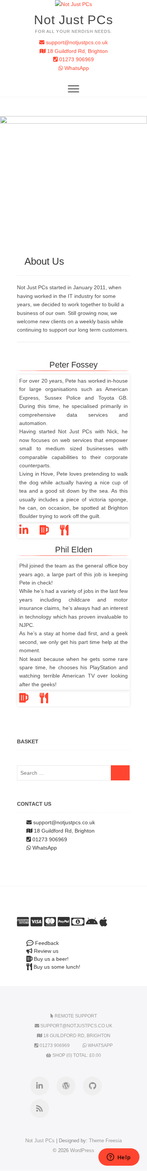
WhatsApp (76, 68)
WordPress (82, 1150)
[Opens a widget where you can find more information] (118, 1157)
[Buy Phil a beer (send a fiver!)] (29, 700)
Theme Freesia (105, 1140)
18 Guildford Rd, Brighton (77, 51)
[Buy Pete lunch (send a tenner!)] (70, 532)
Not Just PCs (73, 19)
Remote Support (75, 1016)
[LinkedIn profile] (29, 532)
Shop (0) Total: (76, 1055)
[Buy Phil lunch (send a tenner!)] (49, 700)
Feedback (46, 943)
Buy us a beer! (50, 959)
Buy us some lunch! (56, 967)
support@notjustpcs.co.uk (76, 42)
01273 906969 (76, 59)
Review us (45, 951)
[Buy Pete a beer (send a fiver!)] (50, 532)
